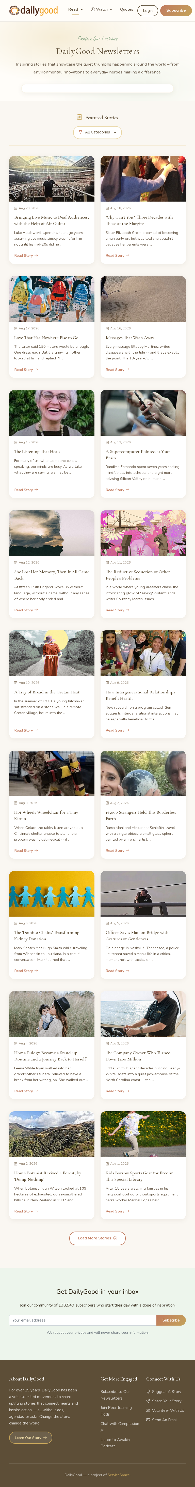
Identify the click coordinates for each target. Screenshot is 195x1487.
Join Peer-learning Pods (116, 1411)
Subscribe (176, 10)
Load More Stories (94, 1238)
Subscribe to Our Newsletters (115, 1395)
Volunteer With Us (168, 1410)
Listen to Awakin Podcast (115, 1443)
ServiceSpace (119, 1474)
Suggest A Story (166, 1391)
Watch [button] (102, 9)
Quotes (126, 9)
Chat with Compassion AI (120, 1427)
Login (148, 10)
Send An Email (164, 1419)
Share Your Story (167, 1401)
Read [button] (73, 9)
